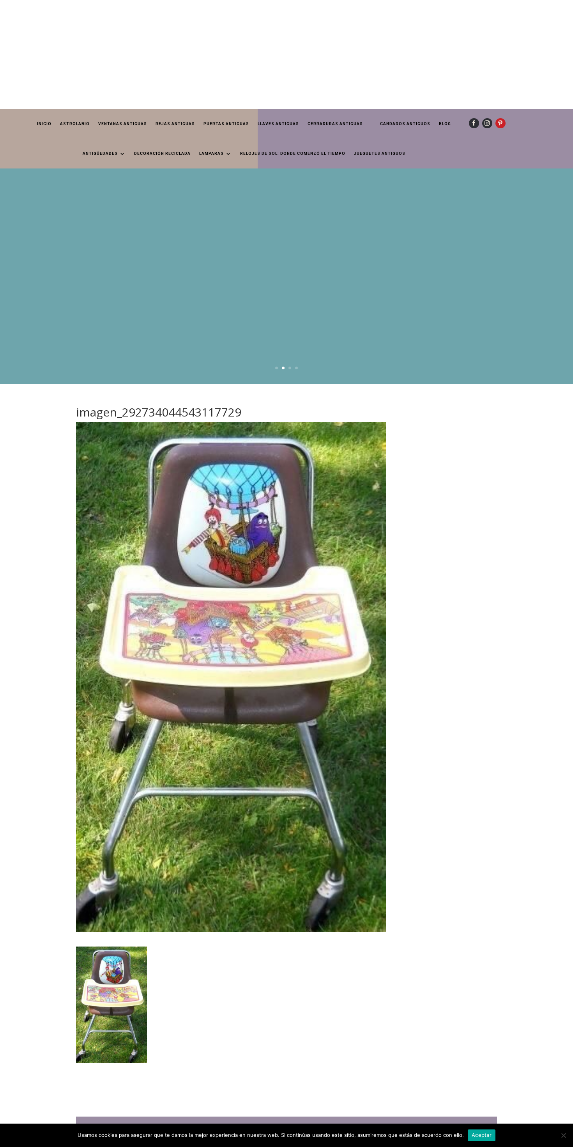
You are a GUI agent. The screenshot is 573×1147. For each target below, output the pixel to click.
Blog (445, 124)
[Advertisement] (234, 54)
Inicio (44, 124)
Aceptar (482, 1135)
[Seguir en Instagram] (487, 123)
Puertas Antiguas (226, 124)
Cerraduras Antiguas (335, 124)
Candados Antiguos (405, 124)
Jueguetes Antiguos (379, 153)
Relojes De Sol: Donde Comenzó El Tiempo (292, 153)
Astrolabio (75, 124)
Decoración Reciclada (162, 153)
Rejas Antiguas (175, 124)
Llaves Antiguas (278, 124)
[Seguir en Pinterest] (500, 123)
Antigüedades (100, 153)
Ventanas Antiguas (122, 124)
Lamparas (211, 153)
